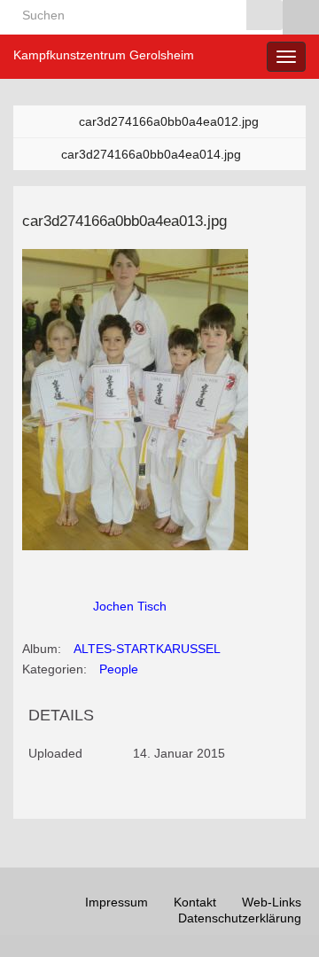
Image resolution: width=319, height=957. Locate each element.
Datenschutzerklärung (239, 918)
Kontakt (195, 902)
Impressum (116, 902)
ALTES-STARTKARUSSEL (147, 649)
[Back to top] (279, 917)
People (118, 669)
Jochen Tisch (130, 606)
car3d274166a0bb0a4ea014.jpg (151, 154)
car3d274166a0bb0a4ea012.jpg (169, 121)
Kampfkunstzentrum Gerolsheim (103, 55)
